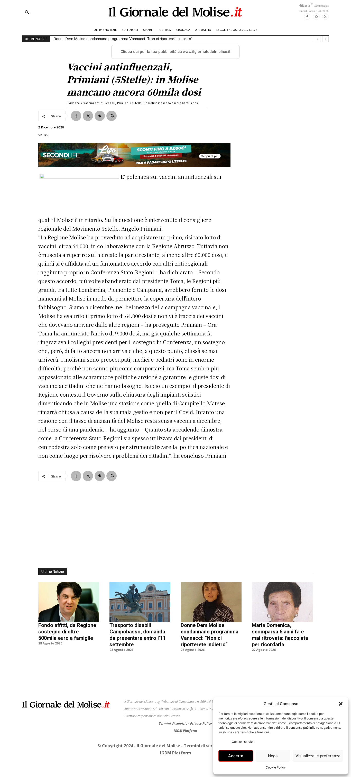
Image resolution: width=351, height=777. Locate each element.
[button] (340, 703)
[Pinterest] (100, 116)
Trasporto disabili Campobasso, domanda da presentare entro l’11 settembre (137, 635)
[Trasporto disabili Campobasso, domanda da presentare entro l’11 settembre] (139, 602)
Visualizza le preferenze (317, 755)
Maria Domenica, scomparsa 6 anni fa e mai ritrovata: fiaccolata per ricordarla (280, 635)
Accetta (235, 755)
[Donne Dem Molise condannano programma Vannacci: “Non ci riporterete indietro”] (211, 602)
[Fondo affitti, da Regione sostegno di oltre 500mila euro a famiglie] (68, 602)
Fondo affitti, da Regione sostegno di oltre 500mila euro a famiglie (67, 631)
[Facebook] (307, 16)
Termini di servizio (173, 723)
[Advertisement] (175, 521)
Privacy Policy (201, 723)
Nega (273, 755)
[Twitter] (325, 16)
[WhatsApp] (111, 116)
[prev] (317, 39)
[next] (325, 39)
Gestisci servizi (243, 742)
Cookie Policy (276, 767)
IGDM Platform (185, 730)
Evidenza (73, 103)
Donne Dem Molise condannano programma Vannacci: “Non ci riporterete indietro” (123, 38)
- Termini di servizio (202, 745)
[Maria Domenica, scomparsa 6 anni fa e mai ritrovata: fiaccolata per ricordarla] (282, 602)
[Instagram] (316, 16)
